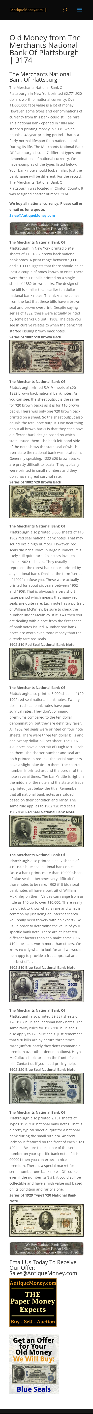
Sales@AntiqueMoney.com (32, 215)
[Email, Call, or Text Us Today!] (46, 229)
